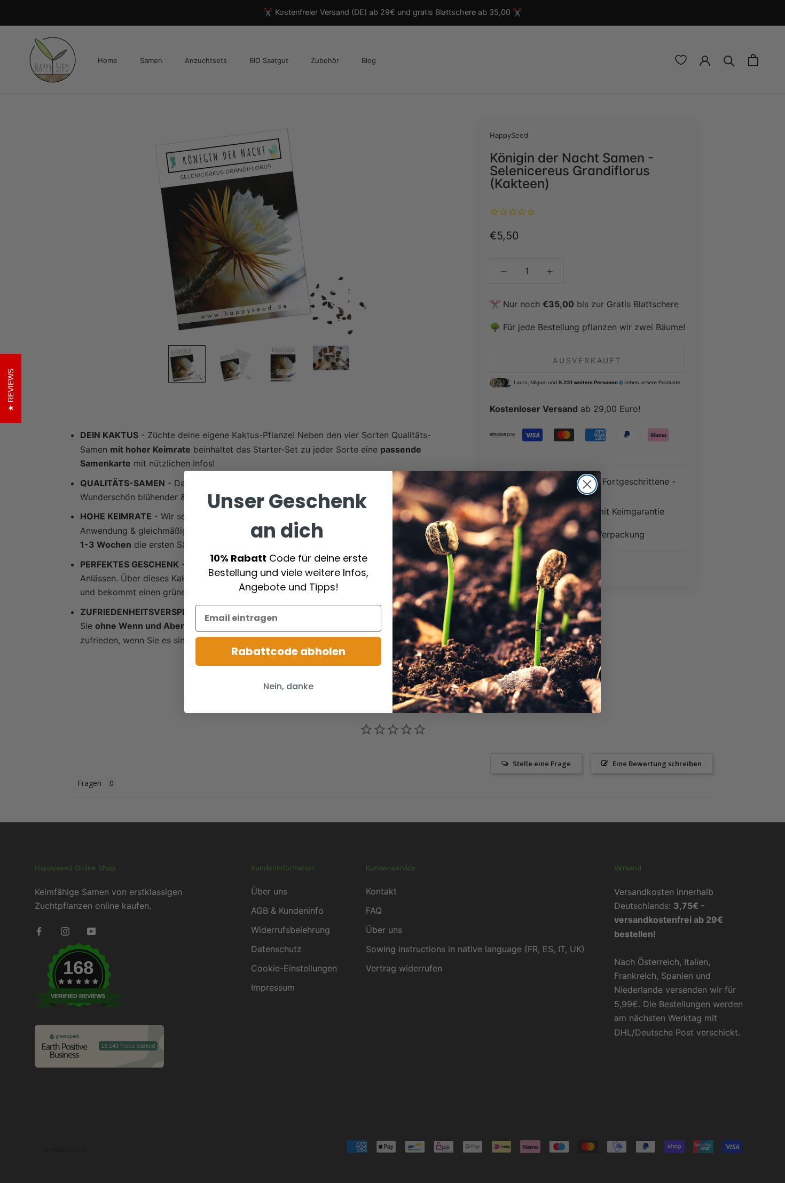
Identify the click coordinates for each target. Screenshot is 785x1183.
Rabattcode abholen (288, 651)
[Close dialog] (587, 484)
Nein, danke (288, 686)
